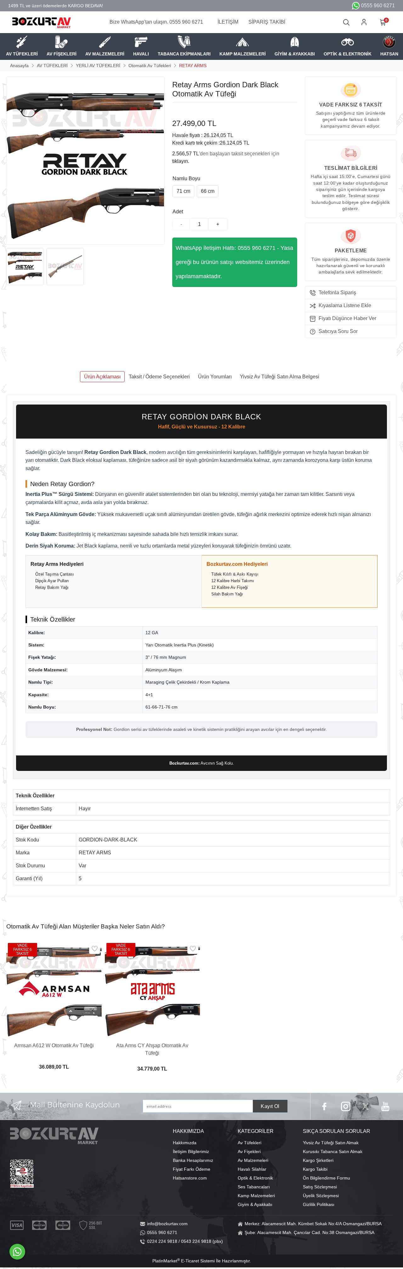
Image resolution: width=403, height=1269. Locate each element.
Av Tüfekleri (249, 1142)
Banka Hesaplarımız (193, 1160)
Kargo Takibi (315, 1169)
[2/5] (180, 110)
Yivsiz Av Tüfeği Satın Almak (331, 1142)
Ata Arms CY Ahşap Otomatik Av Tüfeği (152, 1049)
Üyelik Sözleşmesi (321, 1195)
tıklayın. (180, 161)
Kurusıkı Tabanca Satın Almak (332, 1151)
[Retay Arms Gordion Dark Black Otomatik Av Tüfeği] (85, 160)
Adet (178, 211)
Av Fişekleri (249, 1151)
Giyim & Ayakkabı (255, 1204)
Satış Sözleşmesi (320, 1186)
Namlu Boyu (186, 178)
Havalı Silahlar (252, 1169)
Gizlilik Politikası (318, 1204)
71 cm (183, 191)
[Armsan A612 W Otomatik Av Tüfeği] (54, 989)
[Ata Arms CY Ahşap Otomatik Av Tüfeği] (152, 989)
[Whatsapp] (17, 1252)
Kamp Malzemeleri (256, 1195)
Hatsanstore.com (190, 1177)
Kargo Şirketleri (318, 1160)
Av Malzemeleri (253, 1160)
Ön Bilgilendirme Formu (326, 1177)
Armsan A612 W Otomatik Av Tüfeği (54, 1045)
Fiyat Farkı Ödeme (191, 1169)
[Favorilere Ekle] (94, 948)
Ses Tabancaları (254, 1186)
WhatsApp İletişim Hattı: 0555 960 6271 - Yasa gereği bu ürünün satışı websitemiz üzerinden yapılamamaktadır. (234, 262)
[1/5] (176, 110)
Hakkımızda (184, 1142)
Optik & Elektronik (255, 1177)
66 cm (207, 191)
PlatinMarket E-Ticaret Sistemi (183, 1260)
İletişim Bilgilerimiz (191, 1151)
